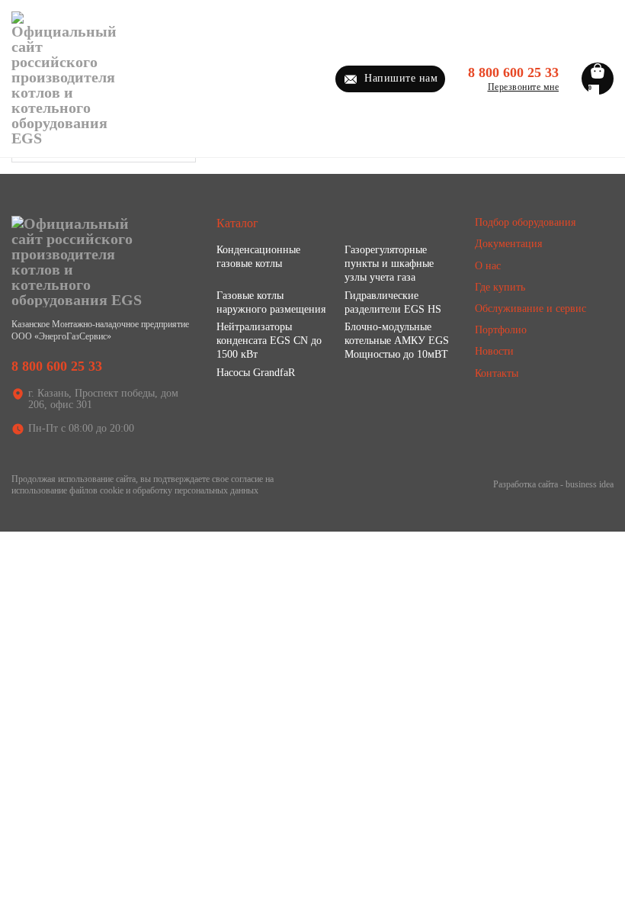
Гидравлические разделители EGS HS (393, 302)
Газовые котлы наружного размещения (270, 302)
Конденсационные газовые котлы (258, 256)
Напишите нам (401, 78)
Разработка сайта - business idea (553, 484)
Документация (508, 243)
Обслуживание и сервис (530, 308)
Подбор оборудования (525, 222)
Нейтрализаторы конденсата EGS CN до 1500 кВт (269, 340)
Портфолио (501, 330)
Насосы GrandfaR (255, 372)
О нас (488, 266)
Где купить (500, 287)
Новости (494, 351)
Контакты (496, 373)
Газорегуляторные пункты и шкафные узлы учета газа (389, 263)
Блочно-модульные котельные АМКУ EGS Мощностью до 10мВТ (397, 340)
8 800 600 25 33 (513, 72)
